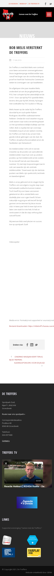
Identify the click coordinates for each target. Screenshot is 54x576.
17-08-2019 (16, 60)
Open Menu (49, 14)
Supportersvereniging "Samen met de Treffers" (22, 528)
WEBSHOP (23, 4)
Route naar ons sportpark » (13, 414)
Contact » (6, 441)
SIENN (49, 572)
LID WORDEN (13, 4)
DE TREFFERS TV (34, 4)
